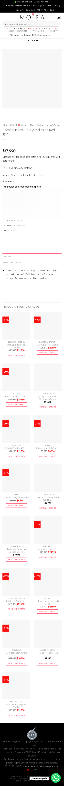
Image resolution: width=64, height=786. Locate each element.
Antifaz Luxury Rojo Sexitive (48, 448)
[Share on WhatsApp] (5, 237)
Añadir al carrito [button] (16, 355)
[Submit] (57, 24)
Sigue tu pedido (23, 781)
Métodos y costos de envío (20, 778)
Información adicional (11, 262)
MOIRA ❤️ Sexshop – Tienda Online (26, 125)
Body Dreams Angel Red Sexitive (16, 706)
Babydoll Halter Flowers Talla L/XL (16, 654)
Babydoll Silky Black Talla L (16, 448)
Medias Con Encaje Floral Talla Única (48, 498)
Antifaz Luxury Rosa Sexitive (16, 497)
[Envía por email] (21, 237)
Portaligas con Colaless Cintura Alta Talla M (48, 398)
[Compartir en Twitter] (16, 237)
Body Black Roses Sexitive (16, 601)
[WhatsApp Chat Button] (56, 778)
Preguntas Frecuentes (43, 776)
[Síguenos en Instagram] (52, 35)
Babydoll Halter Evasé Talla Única (47, 602)
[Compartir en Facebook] (10, 237)
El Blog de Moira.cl (40, 781)
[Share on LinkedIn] (33, 237)
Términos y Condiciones (21, 776)
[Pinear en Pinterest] (27, 237)
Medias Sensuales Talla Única (48, 654)
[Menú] (4, 16)
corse (13, 230)
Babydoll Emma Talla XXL (16, 396)
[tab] (32, 256)
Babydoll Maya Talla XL (48, 549)
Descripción (7, 256)
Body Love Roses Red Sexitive (16, 346)
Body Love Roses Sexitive (47, 344)
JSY (18, 230)
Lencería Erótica (53, 125)
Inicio (4, 125)
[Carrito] (59, 17)
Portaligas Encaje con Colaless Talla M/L (16, 550)
